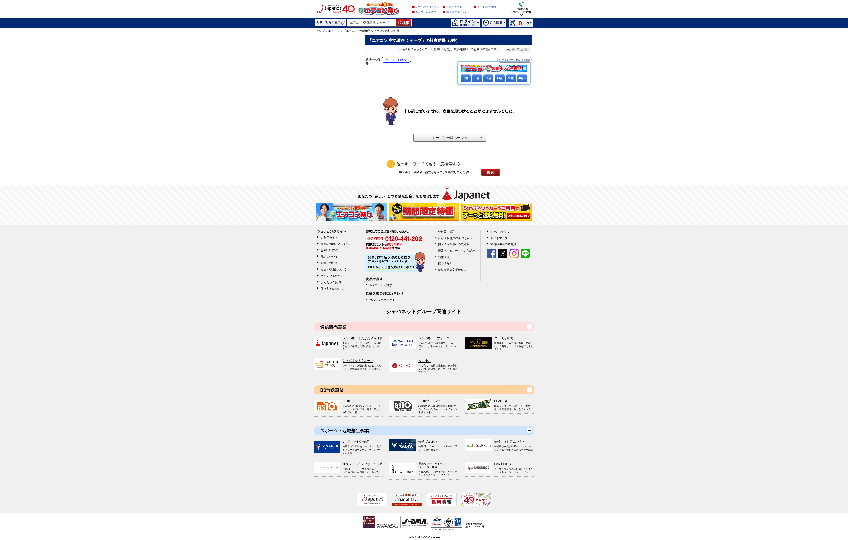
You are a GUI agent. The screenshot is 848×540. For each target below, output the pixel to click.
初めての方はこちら (427, 7)
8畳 (477, 78)
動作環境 (443, 257)
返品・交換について (333, 269)
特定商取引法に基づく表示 (455, 238)
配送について (329, 256)
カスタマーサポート (382, 299)
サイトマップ (499, 238)
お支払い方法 (329, 250)
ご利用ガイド (454, 7)
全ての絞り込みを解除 (516, 59)
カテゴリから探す (426, 12)
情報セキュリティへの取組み (456, 250)
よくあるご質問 (486, 7)
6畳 (466, 78)
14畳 (500, 78)
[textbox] (372, 23)
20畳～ (522, 78)
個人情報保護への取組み (453, 244)
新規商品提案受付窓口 (452, 270)
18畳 (511, 78)
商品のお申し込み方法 (335, 244)
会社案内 (443, 231)
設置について (329, 263)
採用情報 (443, 263)
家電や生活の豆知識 (503, 244)
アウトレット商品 (394, 60)
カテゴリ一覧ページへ (450, 137)
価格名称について (332, 288)
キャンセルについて (333, 276)
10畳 (488, 78)
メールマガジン (500, 231)
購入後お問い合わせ (458, 12)
